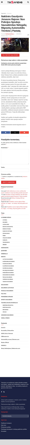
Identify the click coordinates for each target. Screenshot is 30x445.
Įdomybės (4, 250)
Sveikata (5, 240)
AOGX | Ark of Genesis (7, 333)
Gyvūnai (5, 220)
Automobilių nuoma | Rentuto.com (10, 339)
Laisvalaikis (6, 224)
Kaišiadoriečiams (10, 34)
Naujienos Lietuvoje (7, 287)
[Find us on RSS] (4, 392)
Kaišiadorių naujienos (9, 261)
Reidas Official (5, 342)
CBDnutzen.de (5, 336)
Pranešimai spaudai (7, 296)
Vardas (3, 167)
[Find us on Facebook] (1, 392)
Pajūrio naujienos (7, 268)
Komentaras (5, 147)
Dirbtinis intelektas (8, 305)
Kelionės (5, 222)
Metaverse (5, 309)
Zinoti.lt (3, 327)
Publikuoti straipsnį (6, 423)
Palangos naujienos (8, 270)
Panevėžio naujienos (8, 272)
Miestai (3, 256)
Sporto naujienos (6, 299)
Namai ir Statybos (7, 231)
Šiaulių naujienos (7, 277)
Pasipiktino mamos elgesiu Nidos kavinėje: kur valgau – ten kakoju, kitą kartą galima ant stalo (14, 203)
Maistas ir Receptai (8, 226)
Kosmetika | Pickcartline (7, 330)
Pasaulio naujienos (7, 290)
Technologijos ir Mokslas (9, 302)
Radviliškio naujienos (8, 274)
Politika (3, 293)
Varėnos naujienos (8, 279)
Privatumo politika (6, 174)
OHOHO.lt (3, 345)
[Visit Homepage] (15, 2)
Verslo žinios (5, 318)
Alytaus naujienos (8, 259)
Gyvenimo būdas (6, 217)
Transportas (6, 242)
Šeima (4, 235)
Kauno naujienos (7, 263)
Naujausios (4, 284)
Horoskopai (4, 247)
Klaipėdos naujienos (8, 266)
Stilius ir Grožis (7, 237)
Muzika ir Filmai (7, 228)
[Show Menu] (2, 2)
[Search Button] (28, 2)
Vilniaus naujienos (8, 281)
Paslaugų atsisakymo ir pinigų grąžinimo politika (14, 429)
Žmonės (5, 244)
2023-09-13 (18, 34)
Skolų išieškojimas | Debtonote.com (10, 348)
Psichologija (6, 233)
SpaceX (4, 312)
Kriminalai (9, 13)
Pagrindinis (3, 13)
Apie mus (3, 425)
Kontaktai (3, 431)
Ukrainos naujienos (7, 315)
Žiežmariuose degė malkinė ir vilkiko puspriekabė (14, 60)
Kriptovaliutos (7, 307)
